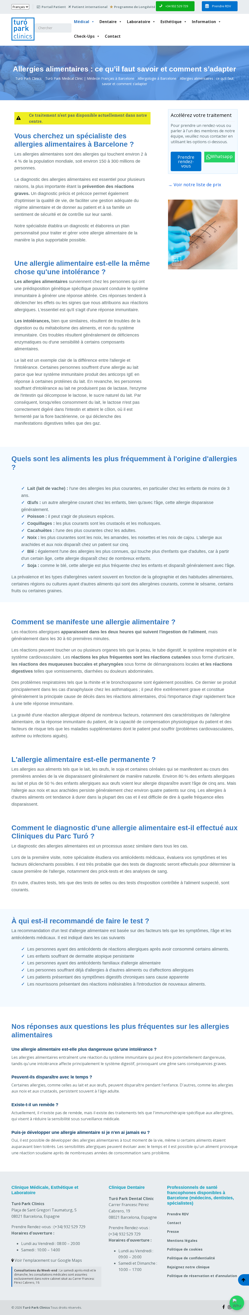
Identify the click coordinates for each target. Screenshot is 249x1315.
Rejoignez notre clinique (188, 1267)
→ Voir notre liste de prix (194, 184)
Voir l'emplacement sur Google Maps (48, 1260)
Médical (81, 21)
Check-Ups (84, 36)
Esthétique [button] (171, 21)
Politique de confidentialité (191, 1258)
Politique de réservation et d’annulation (202, 1275)
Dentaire (108, 21)
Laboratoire (138, 21)
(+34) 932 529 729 (69, 1226)
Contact (113, 36)
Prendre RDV (178, 1214)
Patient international (89, 7)
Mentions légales (182, 1240)
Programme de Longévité (134, 7)
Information (204, 21)
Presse (173, 1231)
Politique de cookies (185, 1249)
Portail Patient (54, 7)
